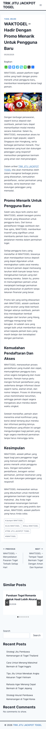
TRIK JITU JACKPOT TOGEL (17, 531)
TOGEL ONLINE (10, 19)
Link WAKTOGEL (12, 526)
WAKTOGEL (10, 536)
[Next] (39, 603)
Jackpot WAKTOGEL (14, 520)
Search (6, 631)
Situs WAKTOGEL (30, 526)
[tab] (18, 617)
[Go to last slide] (7, 603)
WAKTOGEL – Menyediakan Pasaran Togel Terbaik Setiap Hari (10, 558)
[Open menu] (40, 5)
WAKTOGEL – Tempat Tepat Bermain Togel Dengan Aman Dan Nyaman (35, 558)
